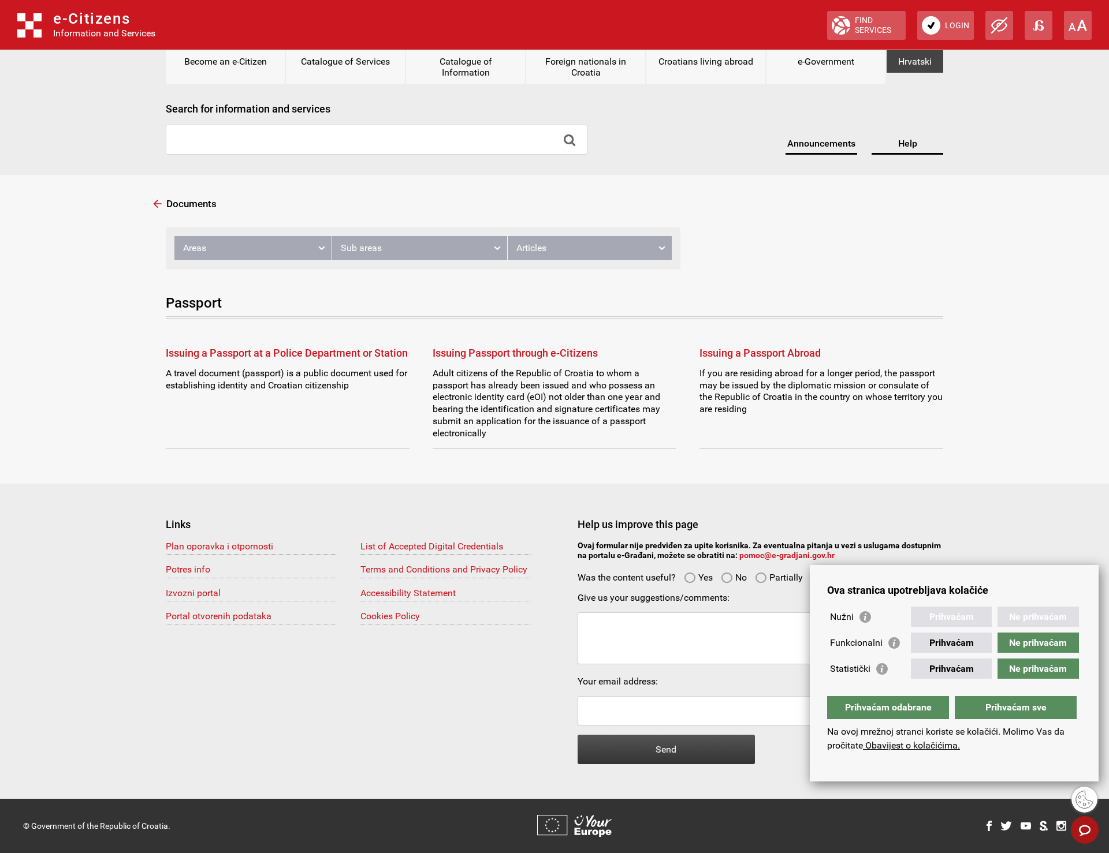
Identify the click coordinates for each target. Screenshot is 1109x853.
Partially (786, 577)
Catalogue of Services (345, 61)
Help (907, 143)
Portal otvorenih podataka (218, 616)
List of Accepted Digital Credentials (431, 546)
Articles (531, 247)
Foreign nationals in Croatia (585, 67)
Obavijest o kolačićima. (911, 745)
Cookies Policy (390, 616)
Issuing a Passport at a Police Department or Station (287, 353)
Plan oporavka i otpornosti (219, 546)
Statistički (850, 668)
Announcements (821, 143)
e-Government (826, 61)
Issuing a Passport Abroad (760, 353)
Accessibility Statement (408, 593)
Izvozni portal (193, 593)
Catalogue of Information (466, 67)
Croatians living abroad (705, 61)
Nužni (842, 616)
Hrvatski (915, 61)
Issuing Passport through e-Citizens (515, 353)
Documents (191, 203)
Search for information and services (248, 109)
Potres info (188, 569)
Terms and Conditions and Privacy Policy (443, 569)
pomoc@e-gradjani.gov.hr (787, 555)
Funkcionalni (856, 642)
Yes (705, 577)
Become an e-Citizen (225, 61)
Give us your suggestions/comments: (654, 597)
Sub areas (361, 247)
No (741, 577)
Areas (194, 247)
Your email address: (618, 681)
